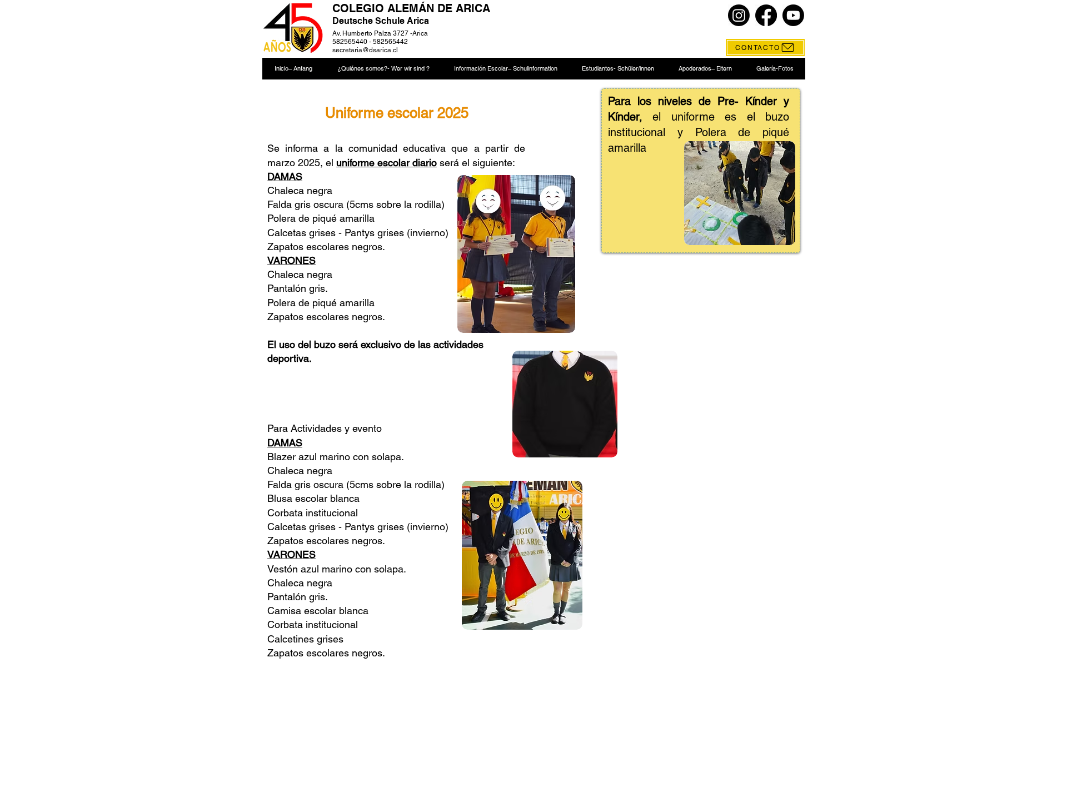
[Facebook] (766, 15)
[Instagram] (739, 15)
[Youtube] (793, 15)
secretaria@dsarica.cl (365, 50)
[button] (383, 68)
